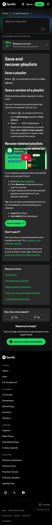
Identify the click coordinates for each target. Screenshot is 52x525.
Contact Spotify (10, 447)
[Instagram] (5, 492)
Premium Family (10, 471)
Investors (6, 412)
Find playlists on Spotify (17, 280)
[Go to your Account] (46, 45)
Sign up (29, 4)
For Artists (7, 394)
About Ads (26, 516)
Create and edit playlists (17, 298)
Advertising (8, 406)
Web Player (8, 436)
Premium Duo (9, 465)
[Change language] (23, 4)
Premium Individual (11, 460)
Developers (8, 400)
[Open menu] (48, 4)
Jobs (4, 376)
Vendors (6, 417)
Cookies (17, 516)
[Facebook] (23, 492)
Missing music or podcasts (18, 286)
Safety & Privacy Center (16, 510)
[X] (14, 492)
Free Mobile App (10, 441)
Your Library (11, 274)
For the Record (9, 382)
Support (6, 430)
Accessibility (6, 521)
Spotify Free (8, 483)
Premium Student (11, 477)
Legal (4, 510)
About (5, 370)
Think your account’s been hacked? (22, 254)
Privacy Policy (7, 516)
